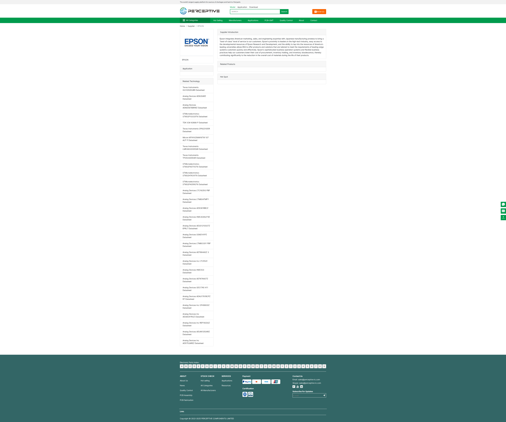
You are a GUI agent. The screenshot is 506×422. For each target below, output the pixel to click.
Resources (226, 385)
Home (182, 26)
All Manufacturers (208, 390)
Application (242, 7)
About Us (184, 380)
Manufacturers (235, 20)
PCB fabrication (186, 400)
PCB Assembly (186, 395)
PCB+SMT (269, 20)
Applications (253, 20)
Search (284, 11)
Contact (313, 20)
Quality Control (286, 20)
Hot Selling (218, 20)
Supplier (191, 26)
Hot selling (205, 380)
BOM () (320, 12)
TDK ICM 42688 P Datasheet (195, 122)
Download (253, 7)
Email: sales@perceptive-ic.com (306, 379)
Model (232, 7)
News (182, 385)
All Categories (192, 20)
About (301, 20)
